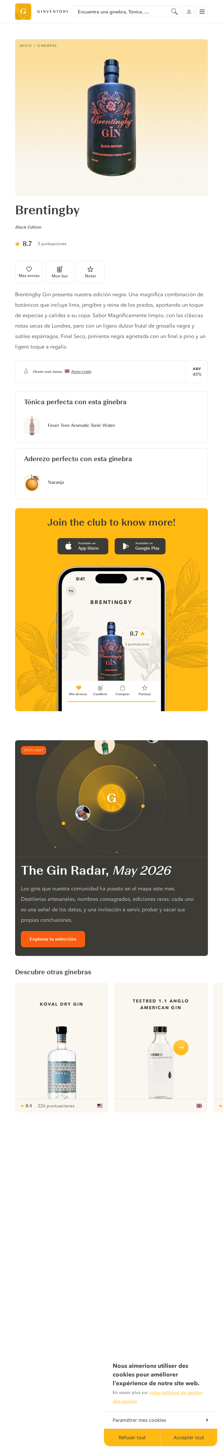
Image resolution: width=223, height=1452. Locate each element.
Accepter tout (189, 1437)
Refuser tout (132, 1437)
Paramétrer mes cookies (139, 1420)
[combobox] (126, 11)
